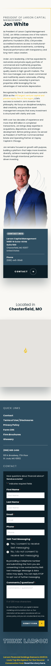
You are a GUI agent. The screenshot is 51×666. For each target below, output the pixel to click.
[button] (25, 350)
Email (10, 514)
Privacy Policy (11, 425)
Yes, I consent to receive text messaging (25, 545)
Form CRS (8, 429)
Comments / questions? (21, 582)
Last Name (13, 502)
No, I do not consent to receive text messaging (25, 553)
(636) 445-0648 (14, 260)
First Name (13, 489)
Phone (11, 526)
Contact (21, 271)
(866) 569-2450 (11, 450)
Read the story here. (35, 663)
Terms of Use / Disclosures (18, 420)
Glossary (8, 439)
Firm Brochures (12, 434)
